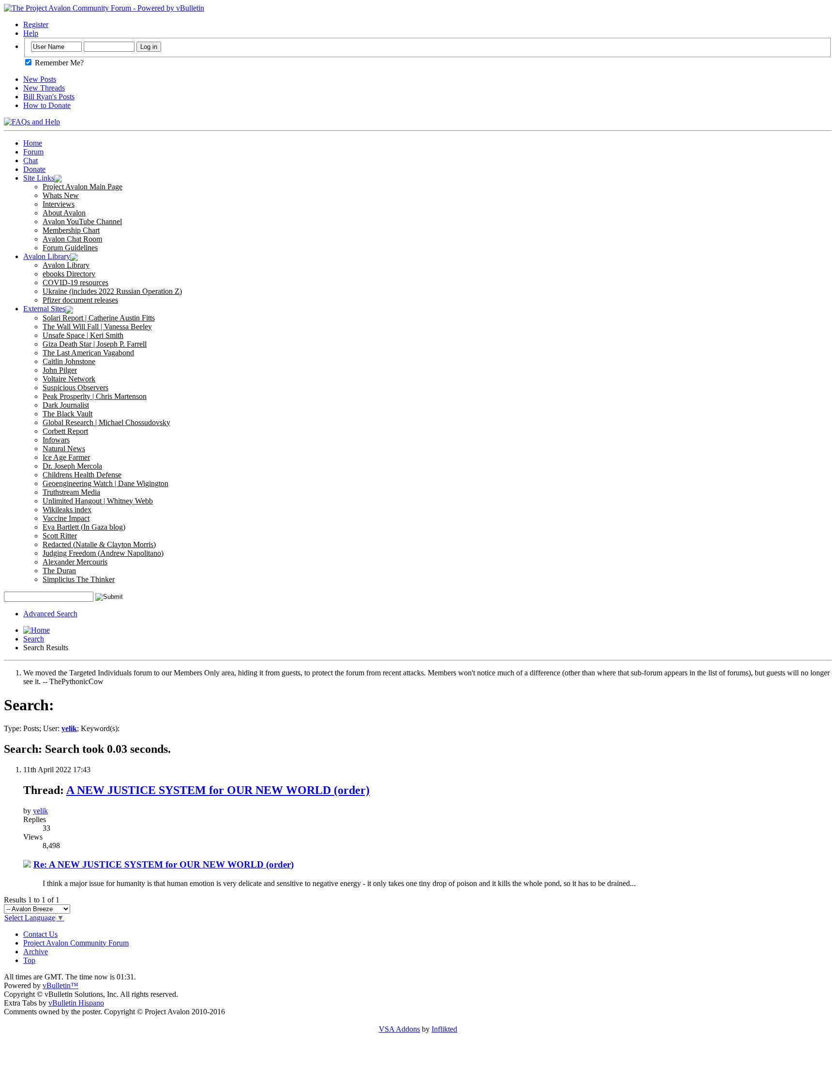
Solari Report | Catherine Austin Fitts (99, 318)
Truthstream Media (71, 492)
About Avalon (64, 213)
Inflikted (444, 1029)
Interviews (59, 204)
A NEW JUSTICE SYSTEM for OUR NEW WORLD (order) (218, 790)
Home (32, 143)
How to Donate (47, 105)
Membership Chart (71, 230)
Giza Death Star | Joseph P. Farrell (95, 344)
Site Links (38, 178)
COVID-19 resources (75, 282)
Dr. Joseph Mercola (72, 466)
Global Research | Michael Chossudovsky (106, 422)
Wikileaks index (67, 509)
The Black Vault (67, 414)
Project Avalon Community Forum (76, 943)
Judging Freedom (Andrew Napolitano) (103, 553)
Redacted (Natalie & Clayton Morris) (99, 544)
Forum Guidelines (70, 248)
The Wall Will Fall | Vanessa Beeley (97, 326)
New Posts (39, 79)
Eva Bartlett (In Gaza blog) (84, 527)
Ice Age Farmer (66, 457)
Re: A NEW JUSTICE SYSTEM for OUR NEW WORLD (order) (163, 864)
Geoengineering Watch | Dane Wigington (105, 483)
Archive (35, 951)
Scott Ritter (60, 536)
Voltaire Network (69, 379)
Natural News (64, 448)
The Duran (59, 570)
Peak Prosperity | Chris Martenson (95, 396)
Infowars (56, 440)
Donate (34, 169)
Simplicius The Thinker (79, 579)
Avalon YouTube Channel (82, 221)
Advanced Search (50, 614)
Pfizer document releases (80, 300)
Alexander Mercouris (75, 562)
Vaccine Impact (66, 518)
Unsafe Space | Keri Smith (83, 335)
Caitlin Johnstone (69, 361)
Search (33, 639)
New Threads (44, 88)
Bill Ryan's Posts (49, 96)
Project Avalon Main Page (82, 187)
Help (30, 33)
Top (29, 960)
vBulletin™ (60, 985)
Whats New (61, 195)
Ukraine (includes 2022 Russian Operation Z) (112, 291)
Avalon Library (46, 256)
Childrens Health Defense (82, 475)
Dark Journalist (66, 405)
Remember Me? (58, 63)
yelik (40, 811)
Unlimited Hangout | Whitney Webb (98, 501)
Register (35, 24)
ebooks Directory (69, 274)
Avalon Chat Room (72, 239)
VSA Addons (399, 1029)
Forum (33, 152)
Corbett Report (65, 431)
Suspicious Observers (75, 387)
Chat (30, 160)
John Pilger (60, 370)
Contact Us (40, 934)
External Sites (44, 309)
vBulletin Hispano (76, 1003)
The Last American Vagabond (88, 353)
